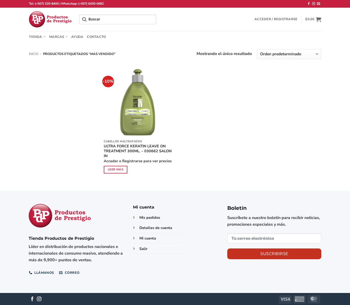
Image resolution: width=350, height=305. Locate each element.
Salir (143, 248)
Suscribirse (274, 254)
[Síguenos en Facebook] (308, 4)
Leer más (115, 169)
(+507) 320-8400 (47, 4)
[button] (275, 19)
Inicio (33, 54)
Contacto (96, 37)
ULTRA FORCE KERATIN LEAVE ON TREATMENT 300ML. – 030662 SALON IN (138, 151)
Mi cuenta (147, 238)
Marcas (56, 37)
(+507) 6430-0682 (91, 4)
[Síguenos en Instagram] (313, 4)
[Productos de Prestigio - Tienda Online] (50, 19)
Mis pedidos (149, 217)
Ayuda (77, 37)
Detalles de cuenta (155, 227)
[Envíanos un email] (318, 4)
